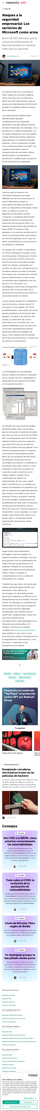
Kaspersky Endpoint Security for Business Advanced (19, 1041)
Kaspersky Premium (8, 1002)
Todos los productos (9, 1022)
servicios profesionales (25, 630)
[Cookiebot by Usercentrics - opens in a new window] (28, 1075)
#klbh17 (17, 674)
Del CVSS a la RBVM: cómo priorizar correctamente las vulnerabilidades (20, 841)
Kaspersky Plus (7, 998)
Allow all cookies (11, 1102)
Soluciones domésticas (10, 990)
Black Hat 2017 (24, 677)
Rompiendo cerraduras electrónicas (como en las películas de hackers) (18, 772)
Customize (28, 1102)
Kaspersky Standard (8, 995)
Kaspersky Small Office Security (12, 1015)
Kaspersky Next (7, 1032)
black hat (7, 9)
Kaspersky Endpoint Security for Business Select (18, 1038)
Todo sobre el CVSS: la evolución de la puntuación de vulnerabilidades (20, 885)
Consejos (21, 833)
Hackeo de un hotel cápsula (12, 753)
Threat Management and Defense (13, 1061)
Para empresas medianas (11, 1026)
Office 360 (19, 681)
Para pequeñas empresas (11, 1010)
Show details (28, 1098)
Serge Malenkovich (13, 56)
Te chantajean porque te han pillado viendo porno (20, 956)
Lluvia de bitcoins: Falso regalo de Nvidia (20, 925)
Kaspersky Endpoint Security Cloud (13, 1018)
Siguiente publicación (11, 764)
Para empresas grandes (10, 1049)
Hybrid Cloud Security (9, 1068)
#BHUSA (7, 674)
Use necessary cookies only (20, 1106)
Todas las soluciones (9, 1005)
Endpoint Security (8, 1064)
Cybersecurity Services (9, 1058)
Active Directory (29, 674)
